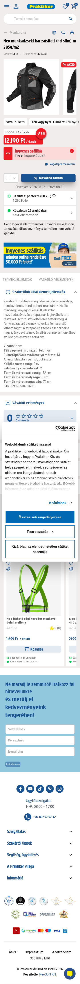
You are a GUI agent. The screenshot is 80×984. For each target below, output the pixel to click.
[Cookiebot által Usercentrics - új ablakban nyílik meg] (56, 428)
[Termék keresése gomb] (71, 19)
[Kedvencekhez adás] (63, 32)
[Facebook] (20, 789)
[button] (53, 198)
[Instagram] (60, 789)
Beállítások (57, 503)
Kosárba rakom (51, 178)
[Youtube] (30, 789)
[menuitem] (7, 7)
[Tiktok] (40, 789)
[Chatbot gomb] (70, 974)
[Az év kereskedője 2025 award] (63, 914)
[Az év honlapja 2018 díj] (32, 900)
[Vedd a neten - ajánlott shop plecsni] (30, 914)
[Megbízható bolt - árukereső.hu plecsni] (15, 914)
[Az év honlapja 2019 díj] (43, 900)
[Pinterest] (50, 789)
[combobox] (40, 19)
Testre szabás (37, 532)
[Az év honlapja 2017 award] (70, 900)
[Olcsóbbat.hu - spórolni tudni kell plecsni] (48, 914)
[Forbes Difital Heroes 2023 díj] (20, 900)
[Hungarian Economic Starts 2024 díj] (8, 900)
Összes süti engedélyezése (40, 517)
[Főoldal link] (41, 6)
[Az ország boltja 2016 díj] (56, 900)
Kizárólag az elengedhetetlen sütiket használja (40, 548)
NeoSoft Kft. (48, 974)
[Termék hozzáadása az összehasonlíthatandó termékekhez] (54, 32)
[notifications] (72, 32)
